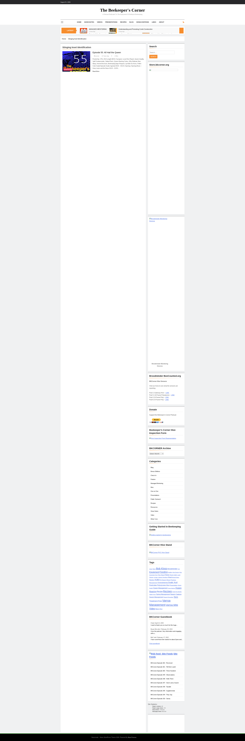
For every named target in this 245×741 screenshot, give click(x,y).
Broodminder (172, 569)
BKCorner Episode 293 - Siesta (160, 698)
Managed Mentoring (157, 483)
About (161, 22)
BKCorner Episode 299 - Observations (163, 675)
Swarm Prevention (168, 597)
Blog (131, 22)
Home (79, 22)
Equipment (154, 572)
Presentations (111, 22)
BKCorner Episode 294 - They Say (161, 694)
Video (152, 515)
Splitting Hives (152, 594)
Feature (153, 479)
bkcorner (96, 56)
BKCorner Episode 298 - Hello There (162, 679)
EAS (179, 569)
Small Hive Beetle (177, 591)
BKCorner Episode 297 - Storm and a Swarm (165, 683)
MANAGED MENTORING (98, 29)
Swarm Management (156, 597)
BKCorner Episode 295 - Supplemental (163, 691)
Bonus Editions (142, 22)
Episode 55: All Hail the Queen (107, 52)
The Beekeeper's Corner (122, 10)
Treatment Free (155, 601)
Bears (154, 569)
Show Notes (89, 22)
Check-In (153, 475)
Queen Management (160, 588)
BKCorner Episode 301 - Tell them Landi (163, 667)
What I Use (154, 519)
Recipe (160, 591)
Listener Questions (163, 577)
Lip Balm (156, 577)
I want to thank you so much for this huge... (164, 625)
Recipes (123, 22)
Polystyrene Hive (163, 585)
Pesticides (153, 585)
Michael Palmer (175, 577)
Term (176, 597)
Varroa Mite (172, 605)
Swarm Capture (175, 594)
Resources (154, 507)
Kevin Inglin (173, 575)
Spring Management (163, 594)
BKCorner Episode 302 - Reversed (161, 663)
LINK (167, 393)
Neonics (151, 580)
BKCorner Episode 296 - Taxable (161, 687)
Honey (167, 575)
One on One (154, 491)
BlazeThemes (132, 737)
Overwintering (163, 583)
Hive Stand (161, 575)
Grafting (170, 572)
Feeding (164, 572)
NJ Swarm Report (165, 580)
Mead (170, 577)
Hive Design (176, 572)
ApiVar (150, 569)
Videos (99, 22)
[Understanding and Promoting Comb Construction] (113, 31)
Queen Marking (171, 588)
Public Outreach (156, 499)
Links (154, 22)
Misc (152, 487)
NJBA (157, 580)
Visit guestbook (154, 643)
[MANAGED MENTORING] (83, 31)
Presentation (173, 585)
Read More (96, 71)
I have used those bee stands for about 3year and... (167, 639)
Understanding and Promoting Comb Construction (135, 29)
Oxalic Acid (172, 582)
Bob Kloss (161, 568)
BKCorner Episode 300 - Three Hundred (163, 671)
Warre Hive (158, 609)
